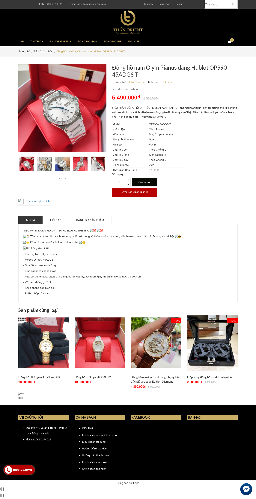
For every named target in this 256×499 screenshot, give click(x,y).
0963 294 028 (55, 3)
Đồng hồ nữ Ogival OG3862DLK (39, 377)
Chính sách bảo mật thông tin (99, 434)
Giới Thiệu (88, 428)
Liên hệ (179, 3)
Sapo (136, 483)
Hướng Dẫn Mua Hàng (95, 448)
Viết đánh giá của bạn (125, 88)
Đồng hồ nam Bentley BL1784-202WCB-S (44, 483)
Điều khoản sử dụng (94, 441)
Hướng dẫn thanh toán (95, 455)
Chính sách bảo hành (94, 468)
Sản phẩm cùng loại (38, 310)
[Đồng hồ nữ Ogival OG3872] (100, 343)
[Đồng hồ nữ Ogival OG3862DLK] (43, 343)
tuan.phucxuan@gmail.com (91, 3)
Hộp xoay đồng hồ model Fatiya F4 (209, 377)
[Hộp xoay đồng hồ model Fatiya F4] (212, 343)
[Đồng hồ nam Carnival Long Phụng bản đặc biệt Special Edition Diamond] (156, 343)
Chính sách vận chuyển (95, 462)
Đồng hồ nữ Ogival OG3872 (93, 377)
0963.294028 (43, 439)
